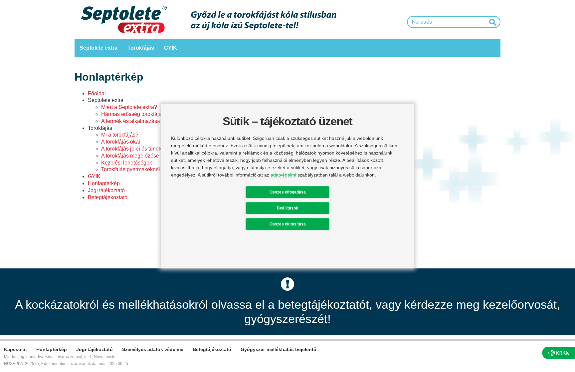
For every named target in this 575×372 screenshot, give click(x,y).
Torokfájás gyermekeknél (130, 169)
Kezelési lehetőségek (126, 163)
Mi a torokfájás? (119, 135)
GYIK (170, 48)
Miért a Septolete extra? (129, 107)
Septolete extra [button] (98, 48)
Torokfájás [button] (140, 48)
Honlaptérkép (104, 183)
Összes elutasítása (288, 224)
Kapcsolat (15, 349)
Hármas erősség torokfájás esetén (141, 114)
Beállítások (287, 208)
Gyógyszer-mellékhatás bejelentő (278, 349)
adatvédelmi (283, 175)
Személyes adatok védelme (152, 349)
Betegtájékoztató (107, 197)
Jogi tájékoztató (106, 190)
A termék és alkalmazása (130, 121)
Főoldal (97, 93)
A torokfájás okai (120, 142)
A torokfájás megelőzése (130, 156)
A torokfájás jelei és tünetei (132, 149)
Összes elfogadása (288, 192)
